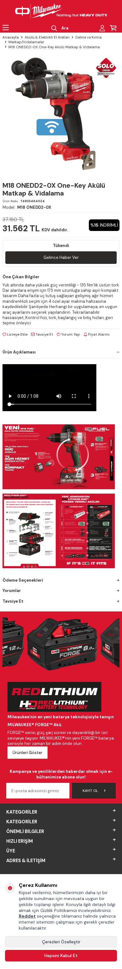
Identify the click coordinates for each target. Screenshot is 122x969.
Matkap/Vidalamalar (26, 42)
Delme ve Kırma (88, 37)
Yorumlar (12, 590)
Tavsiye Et (44, 334)
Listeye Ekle (17, 334)
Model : (27, 207)
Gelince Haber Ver (61, 257)
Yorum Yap (70, 334)
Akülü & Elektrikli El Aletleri (47, 37)
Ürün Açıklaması (19, 352)
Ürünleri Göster (28, 752)
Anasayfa (11, 37)
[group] (61, 113)
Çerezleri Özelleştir (61, 942)
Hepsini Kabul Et (61, 955)
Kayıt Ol (90, 790)
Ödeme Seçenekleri (23, 580)
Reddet (27, 916)
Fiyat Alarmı (98, 334)
